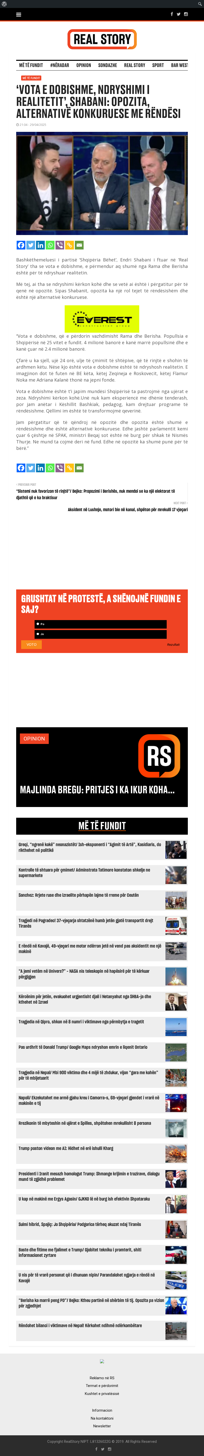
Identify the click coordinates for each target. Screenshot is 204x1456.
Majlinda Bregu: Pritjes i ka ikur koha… (97, 790)
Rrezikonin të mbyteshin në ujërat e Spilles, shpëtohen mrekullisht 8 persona (85, 1123)
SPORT (158, 65)
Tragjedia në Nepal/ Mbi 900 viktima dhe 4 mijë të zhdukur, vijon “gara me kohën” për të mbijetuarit (88, 1075)
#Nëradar (59, 65)
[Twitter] (30, 245)
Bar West (180, 65)
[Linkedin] (40, 245)
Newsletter (102, 1426)
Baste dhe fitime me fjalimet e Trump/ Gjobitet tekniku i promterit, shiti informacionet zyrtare (80, 1253)
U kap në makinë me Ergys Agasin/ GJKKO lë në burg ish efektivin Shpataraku (84, 1199)
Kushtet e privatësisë (102, 1393)
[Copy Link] (69, 245)
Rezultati (173, 645)
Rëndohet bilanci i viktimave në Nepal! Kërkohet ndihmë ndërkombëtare (80, 1325)
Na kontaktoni (102, 1418)
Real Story (134, 65)
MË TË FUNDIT (102, 826)
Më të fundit (31, 65)
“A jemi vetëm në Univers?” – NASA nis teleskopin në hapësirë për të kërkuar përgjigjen (84, 974)
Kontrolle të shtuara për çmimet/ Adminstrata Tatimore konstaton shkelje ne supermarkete (84, 873)
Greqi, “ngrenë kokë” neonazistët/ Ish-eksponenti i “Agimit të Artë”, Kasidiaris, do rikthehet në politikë (90, 847)
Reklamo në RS (102, 1378)
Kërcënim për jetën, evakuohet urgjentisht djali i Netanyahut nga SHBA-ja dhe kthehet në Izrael (85, 999)
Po (42, 624)
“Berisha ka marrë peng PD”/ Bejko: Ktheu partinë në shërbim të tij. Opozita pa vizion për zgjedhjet (91, 1303)
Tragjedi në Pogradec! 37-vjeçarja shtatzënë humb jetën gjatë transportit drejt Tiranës (86, 923)
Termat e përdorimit (102, 1385)
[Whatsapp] (50, 245)
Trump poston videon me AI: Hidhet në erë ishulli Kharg (66, 1148)
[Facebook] (21, 245)
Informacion (102, 1410)
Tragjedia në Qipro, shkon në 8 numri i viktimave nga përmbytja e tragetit (81, 1022)
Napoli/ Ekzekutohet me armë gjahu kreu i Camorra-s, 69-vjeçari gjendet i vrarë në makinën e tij (89, 1101)
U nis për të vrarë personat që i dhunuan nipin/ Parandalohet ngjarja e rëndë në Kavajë (87, 1278)
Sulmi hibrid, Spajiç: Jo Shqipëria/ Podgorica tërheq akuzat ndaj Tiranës (80, 1224)
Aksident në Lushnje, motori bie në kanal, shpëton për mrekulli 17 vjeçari (128, 510)
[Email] (79, 245)
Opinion (83, 65)
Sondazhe (107, 65)
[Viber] (59, 245)
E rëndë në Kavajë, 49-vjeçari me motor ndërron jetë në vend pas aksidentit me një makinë (90, 949)
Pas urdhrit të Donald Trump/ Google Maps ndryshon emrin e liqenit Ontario (83, 1047)
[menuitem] (4, 4)
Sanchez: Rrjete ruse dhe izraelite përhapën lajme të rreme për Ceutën (79, 895)
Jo (42, 634)
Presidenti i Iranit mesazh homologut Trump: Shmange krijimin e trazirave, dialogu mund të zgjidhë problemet (89, 1177)
